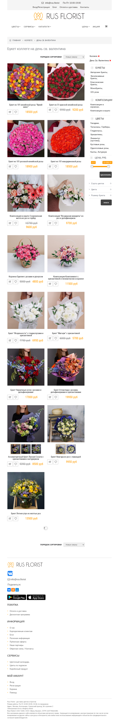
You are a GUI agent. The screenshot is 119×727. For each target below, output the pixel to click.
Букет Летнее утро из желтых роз (26, 513)
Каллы (93, 152)
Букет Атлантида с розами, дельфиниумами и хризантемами (66, 391)
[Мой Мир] (17, 590)
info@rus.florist (52, 3)
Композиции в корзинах (97, 105)
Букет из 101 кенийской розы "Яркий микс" (25, 105)
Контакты (84, 7)
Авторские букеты (98, 72)
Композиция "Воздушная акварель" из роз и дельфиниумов (65, 217)
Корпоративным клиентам (21, 631)
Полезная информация (20, 638)
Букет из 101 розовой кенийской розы (26, 161)
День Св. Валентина (46, 40)
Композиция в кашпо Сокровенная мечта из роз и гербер (26, 217)
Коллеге (29, 40)
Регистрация (44, 7)
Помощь (13, 693)
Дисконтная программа (20, 614)
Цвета (94, 189)
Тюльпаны (95, 127)
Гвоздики (94, 123)
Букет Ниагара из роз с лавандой (66, 457)
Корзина (13, 689)
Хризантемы (96, 134)
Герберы (105, 127)
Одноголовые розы (99, 148)
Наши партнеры (16, 645)
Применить (105, 174)
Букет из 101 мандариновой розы (66, 161)
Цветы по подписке (18, 665)
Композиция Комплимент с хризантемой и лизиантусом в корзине (66, 277)
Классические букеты (96, 83)
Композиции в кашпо (100, 110)
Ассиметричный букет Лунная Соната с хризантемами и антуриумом (26, 458)
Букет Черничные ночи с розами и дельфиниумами (25, 391)
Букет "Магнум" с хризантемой (66, 333)
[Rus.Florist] (59, 16)
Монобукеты (96, 88)
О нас (12, 628)
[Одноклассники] (13, 590)
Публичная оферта (18, 642)
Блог (55, 7)
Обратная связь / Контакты (22, 649)
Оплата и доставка (68, 7)
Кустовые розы (97, 144)
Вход (35, 7)
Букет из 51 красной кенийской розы (66, 104)
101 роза (94, 92)
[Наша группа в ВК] (10, 574)
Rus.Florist (11, 711)
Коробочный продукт (19, 669)
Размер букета (98, 195)
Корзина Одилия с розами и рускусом (26, 276)
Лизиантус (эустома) (95, 139)
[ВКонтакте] (9, 590)
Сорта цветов (97, 183)
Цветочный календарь (19, 662)
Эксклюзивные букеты (97, 77)
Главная (16, 40)
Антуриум (102, 152)
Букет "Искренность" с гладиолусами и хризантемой (25, 334)
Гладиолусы (96, 130)
